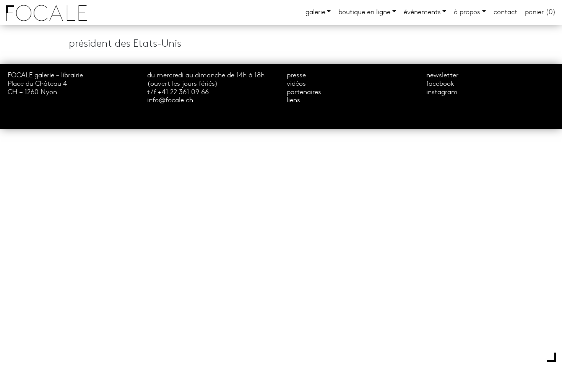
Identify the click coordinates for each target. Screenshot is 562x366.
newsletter (442, 75)
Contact (505, 12)
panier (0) (540, 12)
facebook (440, 84)
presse (296, 75)
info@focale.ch (170, 100)
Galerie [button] (315, 12)
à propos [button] (467, 12)
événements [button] (422, 12)
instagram (442, 92)
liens (293, 100)
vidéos (296, 84)
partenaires (304, 92)
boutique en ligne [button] (364, 12)
